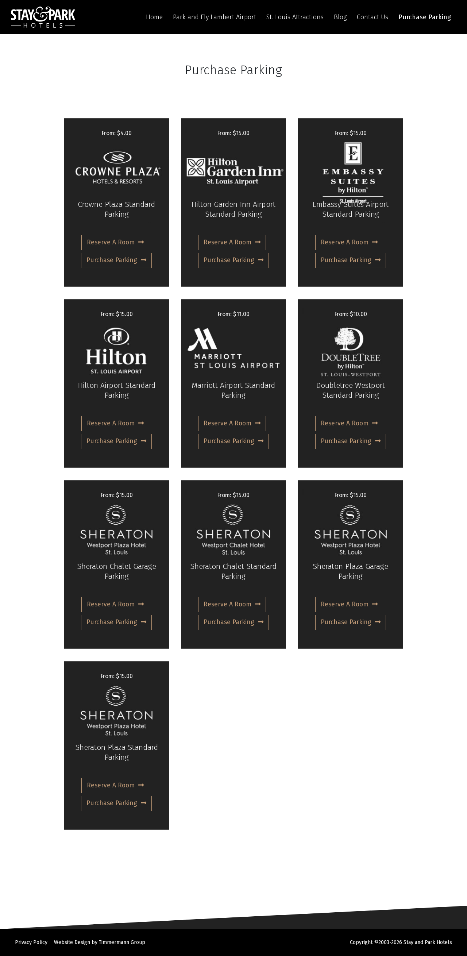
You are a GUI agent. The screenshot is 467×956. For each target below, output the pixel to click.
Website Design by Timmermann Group (99, 942)
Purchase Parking (424, 17)
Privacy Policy (31, 942)
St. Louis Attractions (295, 17)
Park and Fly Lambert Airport (214, 17)
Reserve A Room (111, 242)
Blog (340, 17)
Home (154, 17)
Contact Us (372, 17)
